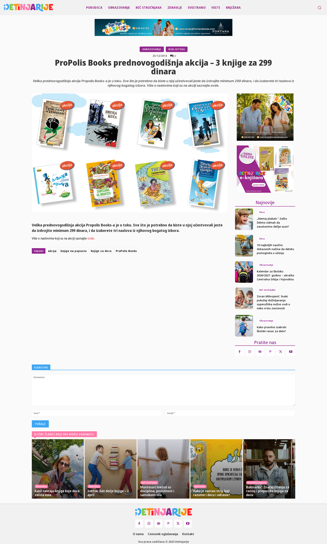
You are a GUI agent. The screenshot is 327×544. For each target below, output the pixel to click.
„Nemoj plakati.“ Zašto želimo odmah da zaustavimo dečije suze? (273, 222)
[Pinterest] (146, 264)
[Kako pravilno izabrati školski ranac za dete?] (244, 326)
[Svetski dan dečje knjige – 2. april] (111, 469)
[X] (137, 264)
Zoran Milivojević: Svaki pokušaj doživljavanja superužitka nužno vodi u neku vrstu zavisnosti (273, 302)
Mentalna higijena (256, 482)
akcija (52, 251)
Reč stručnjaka (267, 289)
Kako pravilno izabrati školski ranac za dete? (271, 329)
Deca (262, 212)
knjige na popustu (74, 251)
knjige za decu (101, 251)
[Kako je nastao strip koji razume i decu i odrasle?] (216, 469)
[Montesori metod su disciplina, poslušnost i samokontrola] (163, 469)
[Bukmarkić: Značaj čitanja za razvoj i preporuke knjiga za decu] (269, 469)
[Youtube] (291, 351)
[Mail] (260, 351)
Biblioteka (176, 49)
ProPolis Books (126, 251)
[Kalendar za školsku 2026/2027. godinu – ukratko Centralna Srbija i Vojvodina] (244, 272)
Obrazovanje (151, 49)
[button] (319, 7)
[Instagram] (250, 351)
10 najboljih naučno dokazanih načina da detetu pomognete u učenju (275, 249)
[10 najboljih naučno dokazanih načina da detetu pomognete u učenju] (244, 245)
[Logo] (5, 7)
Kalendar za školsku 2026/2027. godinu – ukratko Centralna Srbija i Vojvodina (275, 275)
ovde (90, 238)
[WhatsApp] (155, 264)
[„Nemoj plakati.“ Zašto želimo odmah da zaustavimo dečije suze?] (244, 219)
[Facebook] (128, 264)
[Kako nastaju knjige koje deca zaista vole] (58, 469)
